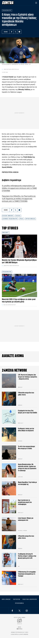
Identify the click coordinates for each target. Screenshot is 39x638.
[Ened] (19, 628)
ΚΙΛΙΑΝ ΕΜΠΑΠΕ (8, 215)
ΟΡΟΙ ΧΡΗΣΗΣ (6, 599)
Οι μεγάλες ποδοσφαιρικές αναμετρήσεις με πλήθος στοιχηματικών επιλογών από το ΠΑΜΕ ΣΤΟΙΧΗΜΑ (19, 188)
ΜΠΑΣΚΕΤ (6, 232)
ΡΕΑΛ (21, 218)
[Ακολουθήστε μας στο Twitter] (19, 611)
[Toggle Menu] (36, 3)
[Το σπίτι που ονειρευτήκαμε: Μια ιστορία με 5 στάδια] (9, 452)
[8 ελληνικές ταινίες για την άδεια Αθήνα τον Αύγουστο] (9, 435)
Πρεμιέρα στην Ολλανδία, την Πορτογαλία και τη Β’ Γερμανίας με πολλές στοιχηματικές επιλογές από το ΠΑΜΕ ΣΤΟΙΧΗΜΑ (19, 198)
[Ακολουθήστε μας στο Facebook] (12, 611)
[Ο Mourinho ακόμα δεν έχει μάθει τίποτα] (9, 399)
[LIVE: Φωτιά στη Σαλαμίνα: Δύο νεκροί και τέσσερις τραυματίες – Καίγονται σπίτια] (9, 381)
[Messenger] (19, 31)
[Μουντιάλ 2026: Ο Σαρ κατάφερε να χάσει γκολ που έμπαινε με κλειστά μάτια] (19, 285)
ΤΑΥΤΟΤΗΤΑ (16, 599)
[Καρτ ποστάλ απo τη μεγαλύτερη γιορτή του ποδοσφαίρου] (9, 506)
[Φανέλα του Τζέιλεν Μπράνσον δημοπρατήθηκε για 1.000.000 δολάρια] (19, 246)
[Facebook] (11, 31)
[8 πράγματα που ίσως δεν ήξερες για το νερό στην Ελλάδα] (9, 417)
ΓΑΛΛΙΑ (18, 215)
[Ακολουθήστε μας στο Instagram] (27, 611)
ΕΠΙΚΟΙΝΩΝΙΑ (19, 603)
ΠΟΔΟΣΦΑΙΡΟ (7, 271)
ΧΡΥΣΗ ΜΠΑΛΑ (30, 218)
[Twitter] (15, 31)
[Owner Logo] (19, 621)
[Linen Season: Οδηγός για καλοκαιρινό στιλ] (9, 524)
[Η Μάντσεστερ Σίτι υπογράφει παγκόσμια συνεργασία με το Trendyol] (9, 578)
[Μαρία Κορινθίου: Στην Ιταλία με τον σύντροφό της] (9, 488)
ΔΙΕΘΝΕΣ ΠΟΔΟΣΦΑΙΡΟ (10, 218)
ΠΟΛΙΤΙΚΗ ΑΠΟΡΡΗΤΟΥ (30, 599)
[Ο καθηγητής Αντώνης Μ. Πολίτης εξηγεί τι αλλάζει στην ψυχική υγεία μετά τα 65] (9, 560)
